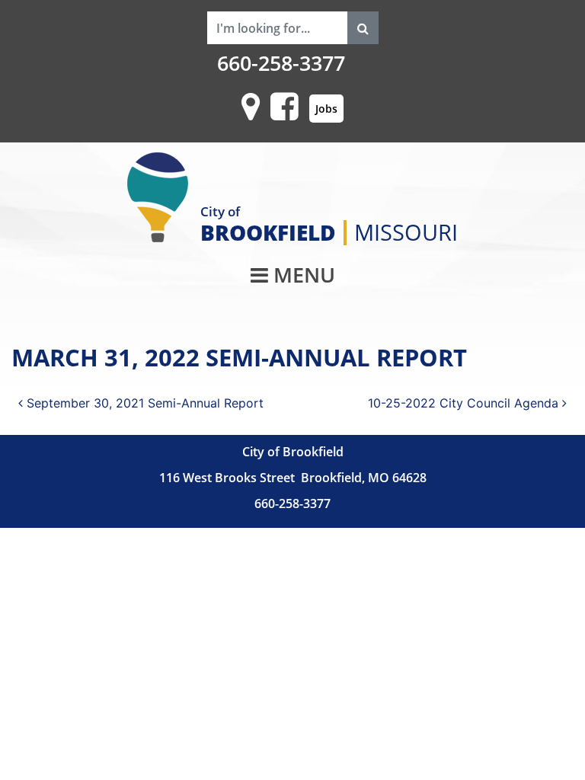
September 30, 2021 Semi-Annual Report (143, 403)
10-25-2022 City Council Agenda (465, 403)
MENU (301, 275)
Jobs (326, 108)
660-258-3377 (281, 63)
